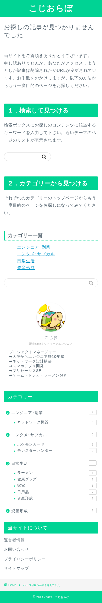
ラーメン (55, 473)
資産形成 (26, 267)
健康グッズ (55, 479)
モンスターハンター (55, 451)
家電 (55, 485)
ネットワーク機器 (55, 422)
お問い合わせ (16, 549)
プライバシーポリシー (25, 559)
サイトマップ (16, 568)
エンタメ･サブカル (36, 254)
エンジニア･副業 (33, 247)
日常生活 (26, 261)
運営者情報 (14, 540)
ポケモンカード (55, 444)
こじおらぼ (51, 8)
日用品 (55, 492)
